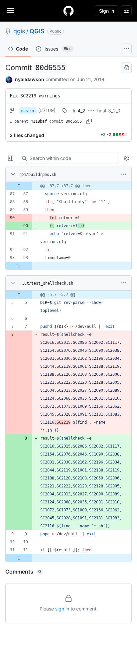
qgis (19, 31)
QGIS (37, 31)
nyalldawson (29, 79)
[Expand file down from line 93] (19, 266)
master (28, 110)
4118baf (39, 121)
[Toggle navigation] (10, 10)
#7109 (47, 110)
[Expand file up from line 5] (19, 295)
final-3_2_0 (108, 110)
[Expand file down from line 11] (19, 558)
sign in (62, 608)
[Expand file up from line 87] (19, 186)
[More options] (123, 174)
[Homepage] (68, 10)
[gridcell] (68, 186)
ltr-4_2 (78, 110)
